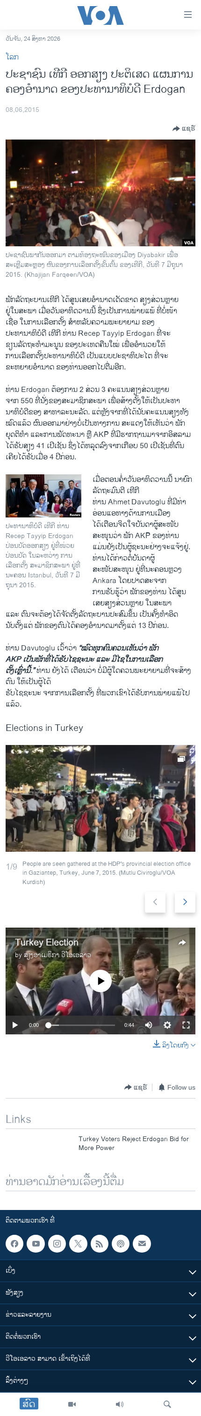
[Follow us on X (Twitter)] (78, 1244)
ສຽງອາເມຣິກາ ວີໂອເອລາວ (57, 955)
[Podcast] (120, 1244)
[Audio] (120, 1404)
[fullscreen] (186, 1025)
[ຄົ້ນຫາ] (167, 1404)
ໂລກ (12, 57)
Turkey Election (47, 943)
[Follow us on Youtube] (35, 1244)
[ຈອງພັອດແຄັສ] (142, 1244)
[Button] (183, 128)
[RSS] (99, 1244)
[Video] (72, 1404)
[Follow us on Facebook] (14, 1244)
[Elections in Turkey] (100, 798)
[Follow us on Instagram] (57, 1244)
